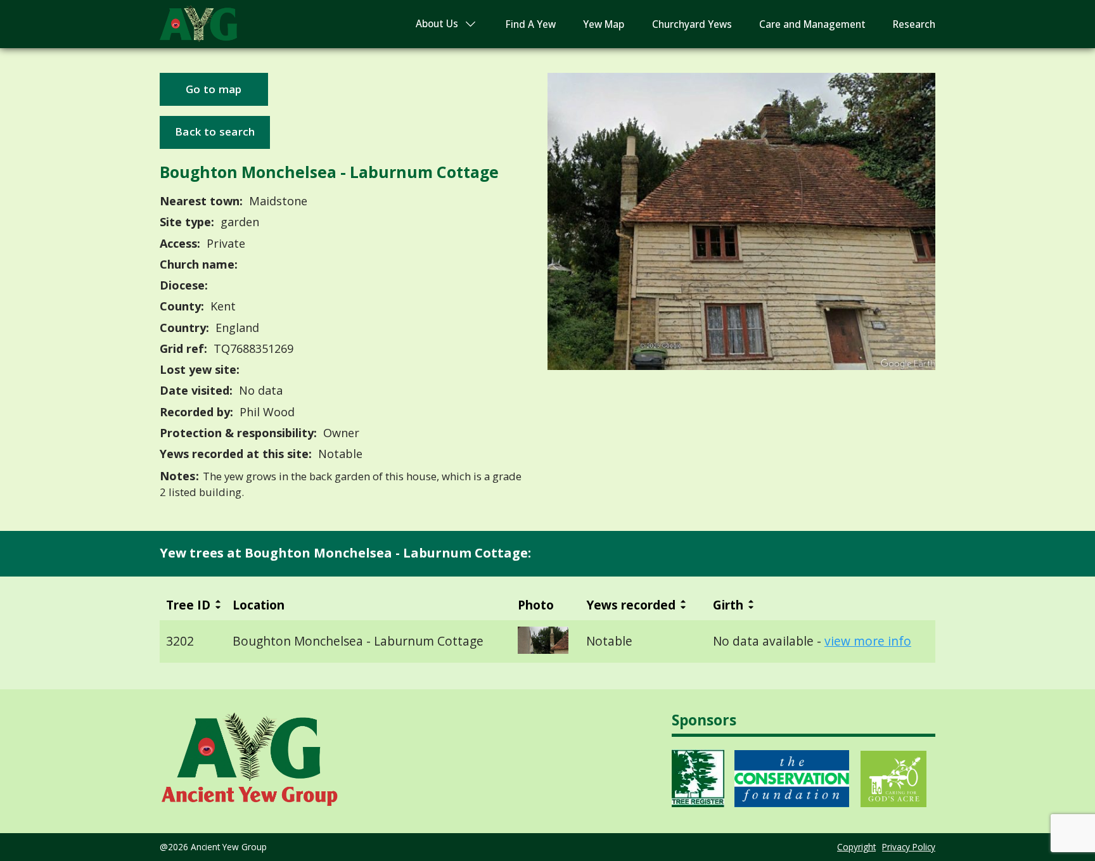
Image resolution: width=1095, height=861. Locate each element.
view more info (867, 641)
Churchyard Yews (692, 24)
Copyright (856, 847)
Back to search (215, 131)
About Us (437, 23)
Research (914, 24)
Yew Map (603, 24)
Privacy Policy (908, 847)
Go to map (214, 89)
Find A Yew (531, 24)
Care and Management (812, 24)
